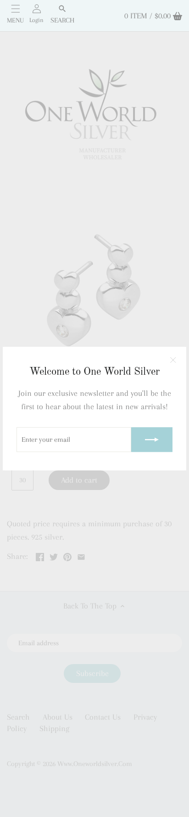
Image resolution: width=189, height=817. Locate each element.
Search (62, 20)
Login (36, 20)
